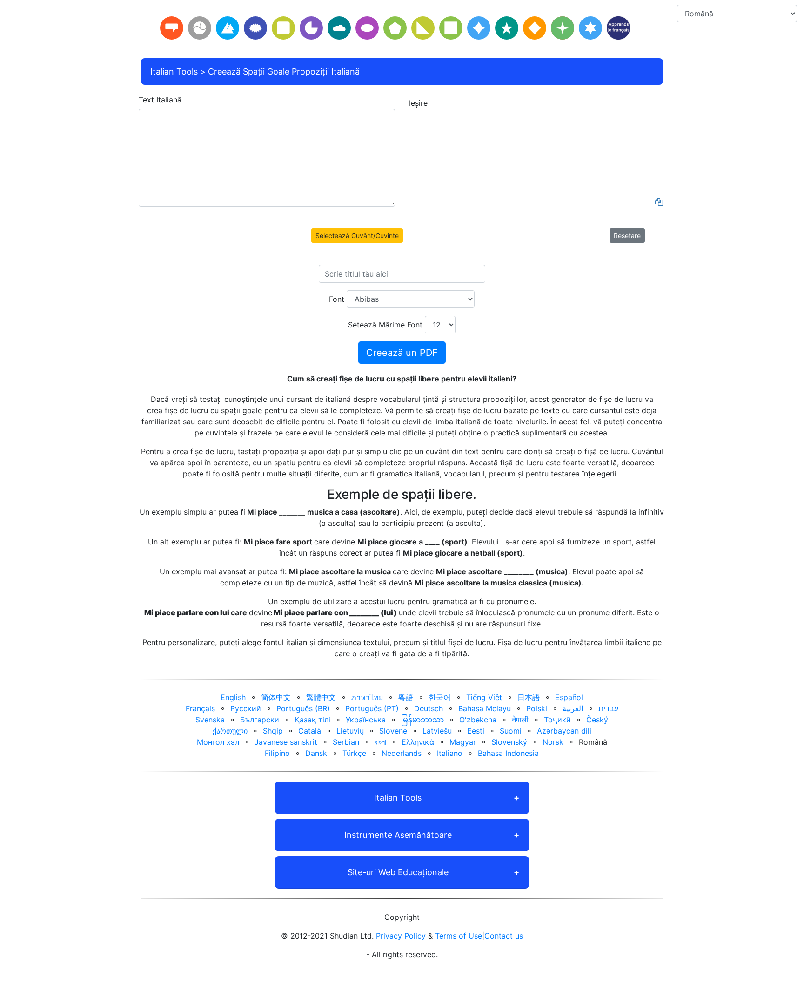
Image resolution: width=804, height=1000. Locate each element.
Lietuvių (350, 730)
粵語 (405, 697)
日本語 (528, 697)
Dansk (316, 753)
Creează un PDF (402, 352)
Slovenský (509, 742)
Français (200, 708)
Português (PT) (372, 708)
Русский (245, 708)
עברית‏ (608, 708)
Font (336, 299)
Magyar (462, 742)
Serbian (346, 742)
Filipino (277, 753)
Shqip (273, 730)
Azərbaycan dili (564, 730)
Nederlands (402, 753)
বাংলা (380, 742)
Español (569, 697)
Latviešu (437, 730)
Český (597, 719)
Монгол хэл (218, 742)
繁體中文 (321, 697)
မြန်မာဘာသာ (422, 719)
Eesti (475, 730)
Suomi (511, 730)
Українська (366, 719)
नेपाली (520, 719)
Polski (536, 708)
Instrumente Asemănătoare (398, 835)
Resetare (627, 235)
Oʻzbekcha (477, 719)
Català (309, 730)
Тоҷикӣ (557, 719)
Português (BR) (303, 708)
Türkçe (354, 753)
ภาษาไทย (367, 697)
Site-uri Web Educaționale (398, 872)
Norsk (553, 742)
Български (259, 719)
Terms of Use (458, 935)
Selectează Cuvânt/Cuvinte (357, 235)
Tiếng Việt (484, 697)
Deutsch (428, 708)
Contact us (503, 935)
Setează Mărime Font (385, 324)
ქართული (230, 730)
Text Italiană (160, 99)
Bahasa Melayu (484, 708)
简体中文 (276, 697)
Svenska (210, 719)
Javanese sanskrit (286, 742)
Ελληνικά (418, 742)
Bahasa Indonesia (508, 753)
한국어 (440, 697)
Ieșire (418, 103)
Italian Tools (174, 71)
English (233, 697)
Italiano (449, 753)
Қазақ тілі (312, 719)
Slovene (393, 730)
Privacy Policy (401, 935)
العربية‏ (573, 708)
